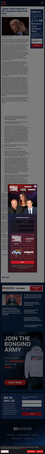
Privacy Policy (22, 448)
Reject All (39, 451)
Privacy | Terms (25, 268)
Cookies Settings (5, 451)
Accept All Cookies (31, 451)
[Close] (35, 186)
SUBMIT (22, 262)
